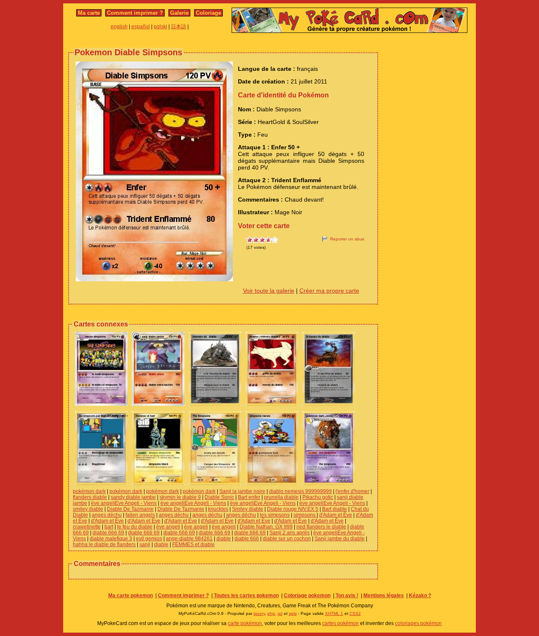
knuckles (218, 509)
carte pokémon (245, 623)
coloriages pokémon (418, 623)
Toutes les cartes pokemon (246, 595)
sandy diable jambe (133, 497)
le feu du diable (134, 527)
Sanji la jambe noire (242, 491)
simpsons (305, 515)
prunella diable (281, 497)
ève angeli (168, 527)
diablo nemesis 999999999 (300, 491)
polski (160, 27)
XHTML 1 (334, 613)
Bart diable (334, 509)
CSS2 (355, 613)
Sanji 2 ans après (290, 533)
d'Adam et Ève (335, 515)
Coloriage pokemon (307, 595)
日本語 (178, 27)
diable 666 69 (108, 533)
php (271, 613)
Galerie (179, 13)
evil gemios (149, 539)
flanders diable (90, 497)
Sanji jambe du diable (340, 539)
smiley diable (88, 509)
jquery (259, 613)
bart (108, 527)
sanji (144, 544)
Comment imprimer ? (135, 13)
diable (223, 539)
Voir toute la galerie (268, 290)
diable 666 (247, 539)
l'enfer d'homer (352, 491)
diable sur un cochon (287, 539)
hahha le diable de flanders (104, 544)
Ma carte (89, 13)
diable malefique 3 (111, 539)
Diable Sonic (219, 497)
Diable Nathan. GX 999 (266, 527)
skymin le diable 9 (180, 497)
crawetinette (87, 527)
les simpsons (275, 515)
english (119, 27)
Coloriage (208, 13)
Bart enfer (249, 497)
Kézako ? (420, 595)
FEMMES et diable (193, 544)
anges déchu (107, 515)
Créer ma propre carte (329, 290)
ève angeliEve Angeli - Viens (124, 503)
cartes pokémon (340, 623)
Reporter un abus (347, 239)
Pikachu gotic (317, 497)
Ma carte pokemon (130, 595)
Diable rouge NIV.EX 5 (292, 509)
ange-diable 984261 (189, 539)
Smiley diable (247, 509)
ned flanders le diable (321, 527)
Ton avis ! (347, 595)
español (140, 27)
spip (293, 613)
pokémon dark (89, 491)
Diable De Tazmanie (130, 509)
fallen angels (140, 515)
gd (280, 613)
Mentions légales (383, 595)
